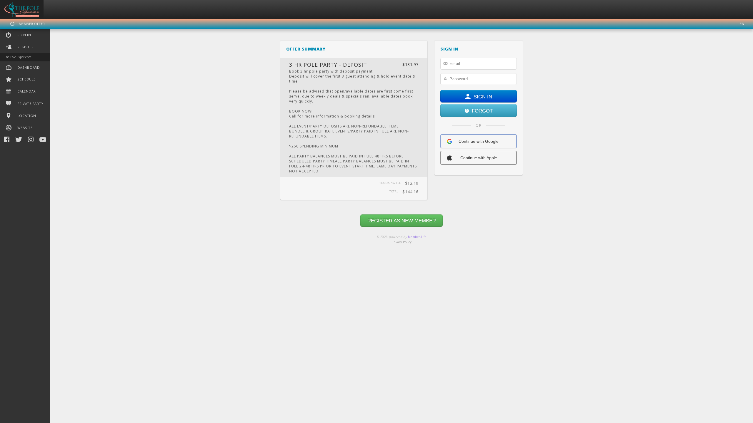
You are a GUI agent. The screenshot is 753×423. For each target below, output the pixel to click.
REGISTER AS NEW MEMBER (401, 220)
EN (742, 23)
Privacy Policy (402, 242)
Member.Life (417, 237)
